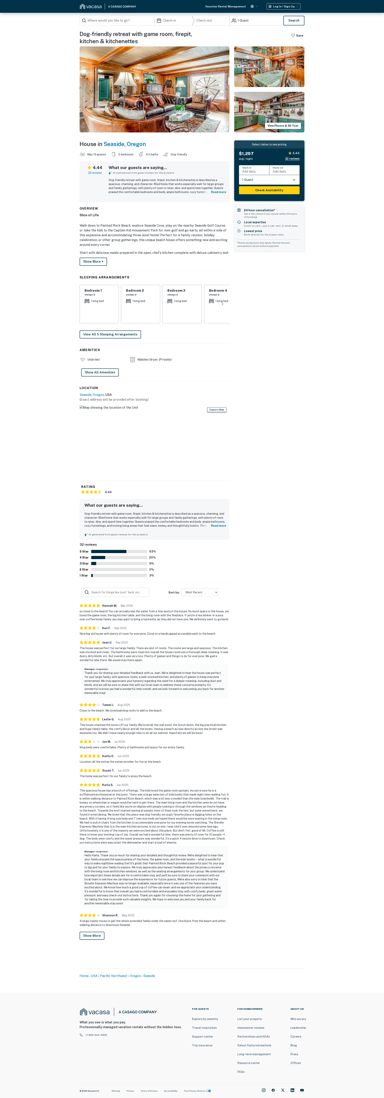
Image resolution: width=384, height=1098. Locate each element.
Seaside (114, 144)
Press (294, 1054)
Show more (92, 261)
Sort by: (174, 592)
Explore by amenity (205, 1019)
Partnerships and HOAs (253, 1036)
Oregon (136, 144)
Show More (92, 936)
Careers (295, 1036)
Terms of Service (149, 1091)
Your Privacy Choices (194, 1091)
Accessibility (170, 1091)
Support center (202, 1036)
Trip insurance (202, 1045)
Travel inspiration (204, 1027)
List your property (249, 1019)
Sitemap (116, 1091)
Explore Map (217, 409)
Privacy (130, 1091)
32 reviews (95, 172)
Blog (293, 1045)
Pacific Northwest (113, 976)
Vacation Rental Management (225, 6)
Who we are (298, 1019)
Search (293, 20)
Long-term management (254, 1054)
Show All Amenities (100, 372)
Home (84, 976)
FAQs (241, 1071)
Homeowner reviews (250, 1027)
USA (94, 976)
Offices (295, 1063)
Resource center (248, 1063)
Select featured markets (254, 1045)
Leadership (298, 1027)
